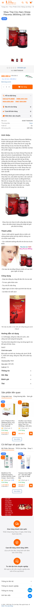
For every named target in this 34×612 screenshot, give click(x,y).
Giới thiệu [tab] (5, 135)
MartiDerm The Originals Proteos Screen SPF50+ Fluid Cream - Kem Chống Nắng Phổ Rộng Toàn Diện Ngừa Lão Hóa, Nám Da (8, 475)
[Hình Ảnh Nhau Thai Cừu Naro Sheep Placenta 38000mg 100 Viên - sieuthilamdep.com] (17, 37)
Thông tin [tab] (5, 371)
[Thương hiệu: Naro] (29, 76)
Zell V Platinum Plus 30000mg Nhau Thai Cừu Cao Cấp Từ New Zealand (8, 423)
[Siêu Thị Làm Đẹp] (11, 2)
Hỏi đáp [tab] (4, 375)
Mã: (12, 70)
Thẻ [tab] (3, 384)
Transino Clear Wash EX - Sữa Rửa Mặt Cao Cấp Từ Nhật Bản (25, 475)
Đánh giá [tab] (5, 379)
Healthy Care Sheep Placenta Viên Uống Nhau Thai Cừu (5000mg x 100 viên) (25, 423)
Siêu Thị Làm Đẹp (7, 606)
